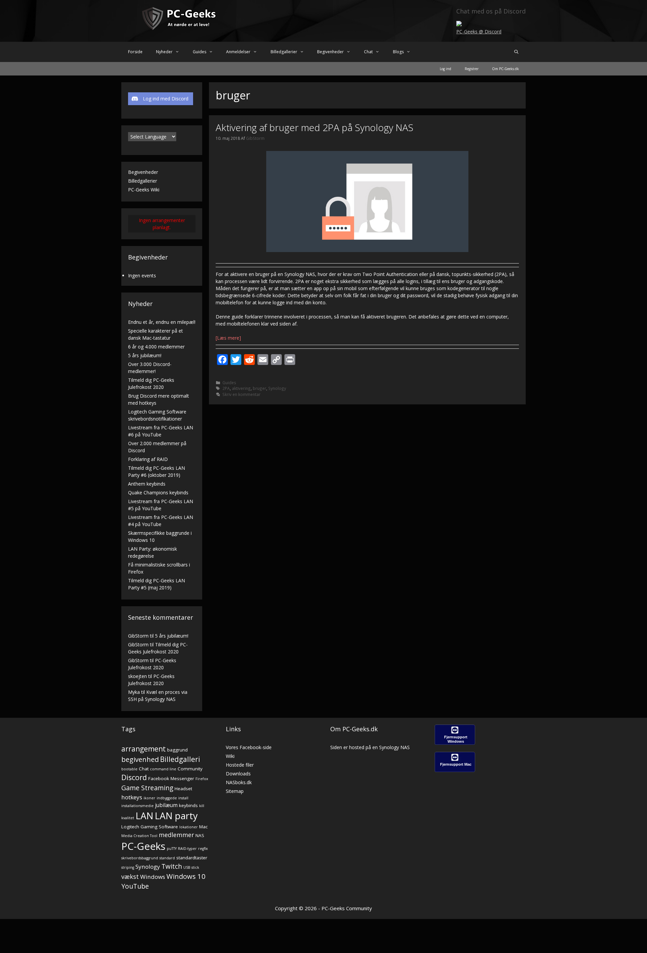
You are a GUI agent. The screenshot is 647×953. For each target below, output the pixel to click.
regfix (203, 848)
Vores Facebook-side (249, 747)
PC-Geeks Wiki (143, 189)
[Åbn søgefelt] (516, 52)
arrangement (143, 749)
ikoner (149, 798)
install (183, 798)
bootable (129, 769)
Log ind (445, 68)
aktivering (241, 388)
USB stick (191, 867)
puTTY (172, 848)
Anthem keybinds (146, 484)
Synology (277, 388)
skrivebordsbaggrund (139, 858)
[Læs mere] (228, 338)
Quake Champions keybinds (158, 492)
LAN (144, 815)
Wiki (230, 756)
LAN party (176, 815)
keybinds (188, 805)
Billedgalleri (180, 759)
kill (201, 805)
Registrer (472, 68)
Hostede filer (240, 765)
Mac (203, 827)
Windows (152, 877)
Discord (134, 777)
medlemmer (176, 834)
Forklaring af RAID (148, 459)
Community (190, 769)
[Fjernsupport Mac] (455, 770)
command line (163, 769)
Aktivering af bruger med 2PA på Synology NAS (314, 127)
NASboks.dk (239, 782)
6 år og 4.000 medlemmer (156, 346)
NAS (199, 835)
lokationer (188, 827)
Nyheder (164, 52)
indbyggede (167, 798)
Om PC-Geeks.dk (505, 68)
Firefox (201, 778)
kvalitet (127, 818)
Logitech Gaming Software (149, 827)
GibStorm (138, 636)
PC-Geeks (143, 846)
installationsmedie (137, 805)
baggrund (177, 750)
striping (127, 867)
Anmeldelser (238, 52)
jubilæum (166, 805)
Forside (135, 52)
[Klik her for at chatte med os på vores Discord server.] (459, 24)
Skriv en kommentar (241, 394)
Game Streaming (147, 787)
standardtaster (191, 858)
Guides (199, 52)
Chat (368, 52)
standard (167, 858)
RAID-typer (187, 848)
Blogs (398, 52)
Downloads (238, 773)
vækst (130, 876)
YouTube (135, 886)
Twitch (171, 866)
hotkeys (131, 797)
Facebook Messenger (171, 778)
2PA (226, 388)
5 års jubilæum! (144, 355)
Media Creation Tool (139, 835)
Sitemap (235, 791)
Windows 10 (186, 876)
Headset (183, 789)
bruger (259, 388)
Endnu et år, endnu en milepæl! (161, 322)
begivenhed (140, 759)
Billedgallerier (284, 52)
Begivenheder (330, 52)
